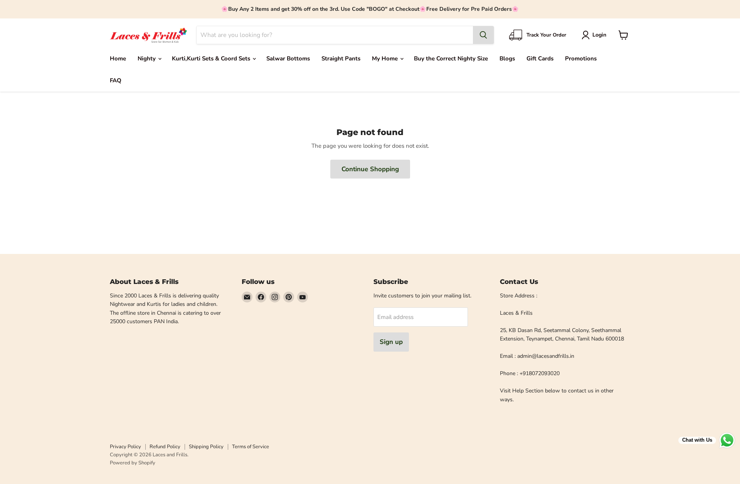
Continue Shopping (370, 169)
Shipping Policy (206, 446)
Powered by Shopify (132, 462)
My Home (385, 58)
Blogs (507, 58)
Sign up (391, 341)
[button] (595, 35)
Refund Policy (165, 446)
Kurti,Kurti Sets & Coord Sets (212, 58)
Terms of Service (250, 446)
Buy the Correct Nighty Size (451, 58)
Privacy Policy (125, 446)
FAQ (115, 80)
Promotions (581, 58)
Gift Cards (539, 58)
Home (118, 58)
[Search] (483, 35)
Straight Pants (340, 58)
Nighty (147, 58)
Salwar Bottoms (288, 58)
